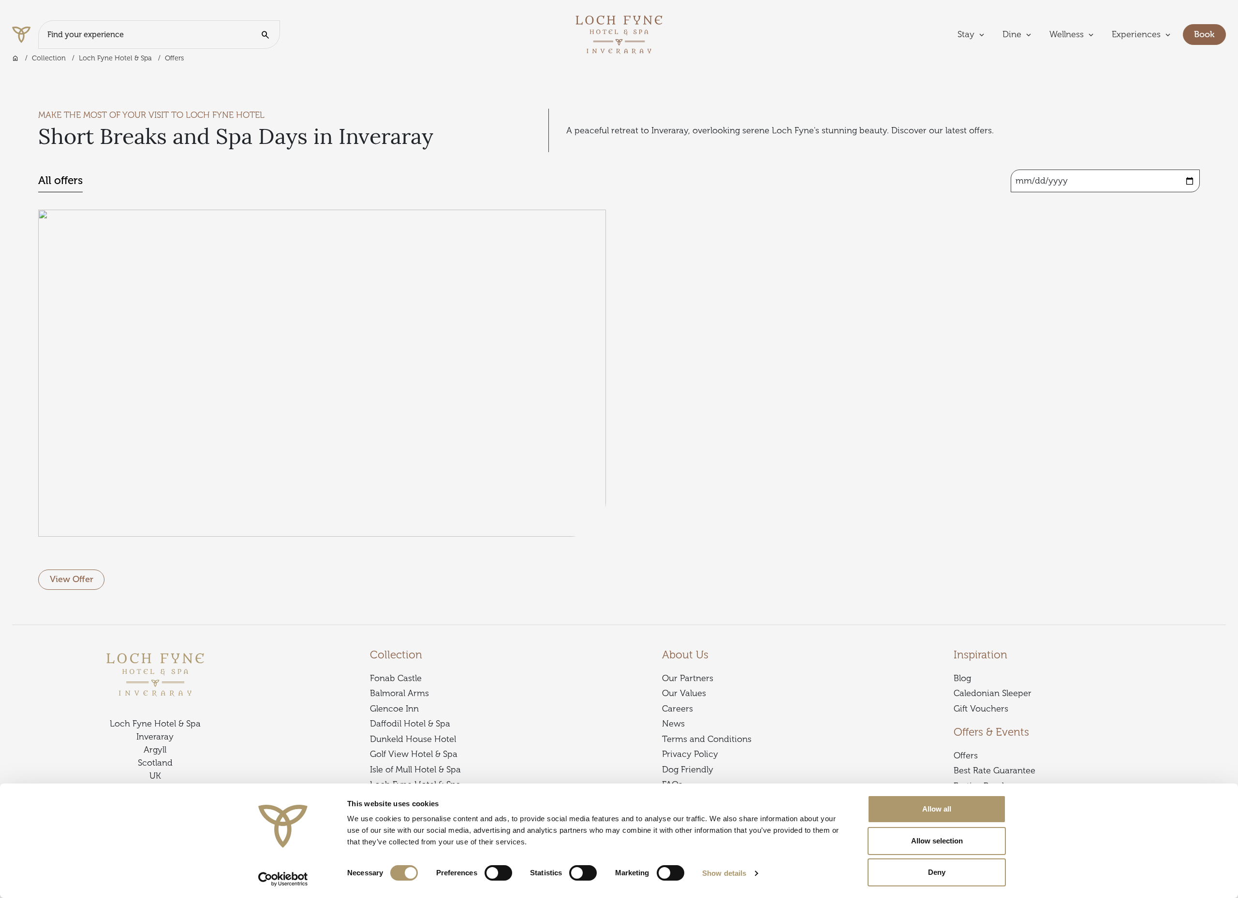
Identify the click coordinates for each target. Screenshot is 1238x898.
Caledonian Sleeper (993, 693)
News (673, 723)
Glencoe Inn (394, 708)
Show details (724, 873)
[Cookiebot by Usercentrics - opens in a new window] (283, 879)
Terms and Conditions (707, 739)
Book (1210, 34)
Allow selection (937, 841)
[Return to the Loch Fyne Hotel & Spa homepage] (619, 34)
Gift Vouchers (981, 708)
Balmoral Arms (399, 693)
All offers (60, 180)
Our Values (684, 693)
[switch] (498, 873)
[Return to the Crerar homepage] (25, 34)
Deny (936, 872)
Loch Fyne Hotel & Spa (115, 58)
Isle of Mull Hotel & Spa (415, 769)
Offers (966, 755)
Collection (49, 58)
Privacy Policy (690, 754)
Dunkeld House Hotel (413, 739)
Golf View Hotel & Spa (413, 754)
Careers (677, 708)
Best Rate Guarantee (994, 770)
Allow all (936, 809)
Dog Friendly (687, 769)
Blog (962, 678)
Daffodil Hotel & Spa (410, 723)
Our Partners (687, 678)
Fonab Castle (396, 678)
